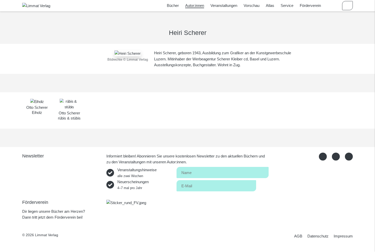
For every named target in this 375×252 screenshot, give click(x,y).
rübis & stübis (69, 118)
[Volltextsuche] (332, 5)
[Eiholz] (37, 101)
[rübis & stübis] (69, 104)
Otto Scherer (37, 107)
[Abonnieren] (262, 185)
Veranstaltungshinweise (137, 173)
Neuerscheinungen (133, 185)
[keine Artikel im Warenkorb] (347, 5)
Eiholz (37, 112)
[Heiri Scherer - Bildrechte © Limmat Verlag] (128, 53)
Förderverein (310, 5)
